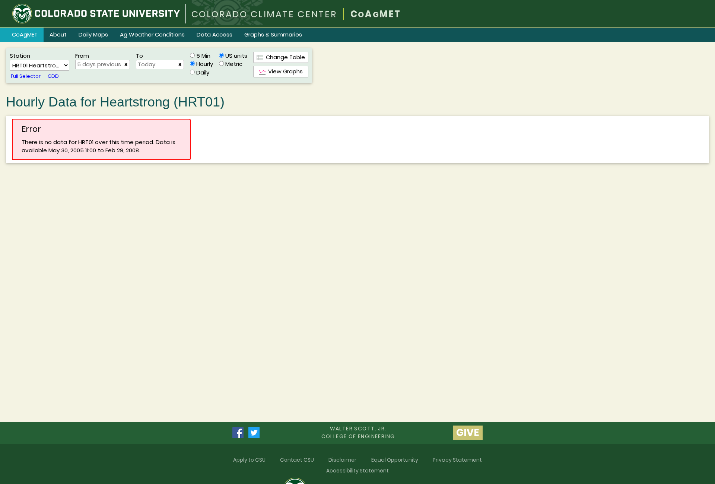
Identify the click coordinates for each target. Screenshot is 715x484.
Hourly (204, 64)
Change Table (284, 57)
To (139, 56)
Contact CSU (297, 460)
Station (20, 56)
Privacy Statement (457, 460)
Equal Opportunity (394, 460)
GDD (53, 76)
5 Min (203, 56)
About (58, 34)
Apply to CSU (249, 460)
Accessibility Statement (357, 470)
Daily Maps (93, 34)
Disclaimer (342, 460)
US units (236, 56)
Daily (202, 72)
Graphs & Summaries (273, 34)
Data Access (214, 34)
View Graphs (284, 71)
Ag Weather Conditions (152, 34)
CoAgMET (25, 34)
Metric (233, 64)
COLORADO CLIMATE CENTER (264, 14)
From (82, 56)
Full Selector (26, 76)
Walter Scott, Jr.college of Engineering (358, 432)
